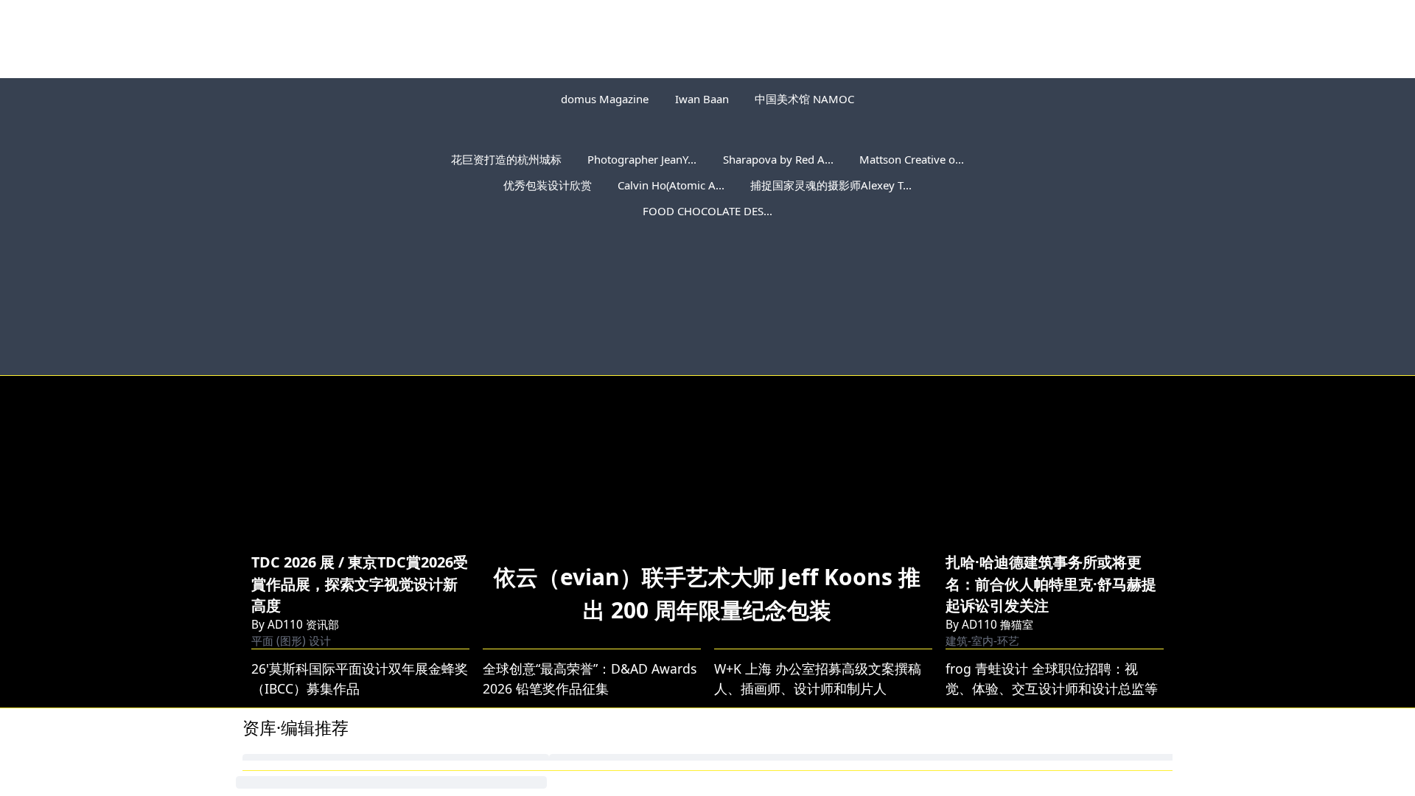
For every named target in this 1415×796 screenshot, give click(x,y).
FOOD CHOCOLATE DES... (707, 210)
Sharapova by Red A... (778, 159)
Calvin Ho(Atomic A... (671, 185)
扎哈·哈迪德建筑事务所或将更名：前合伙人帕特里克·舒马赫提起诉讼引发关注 (1051, 583)
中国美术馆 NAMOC (804, 98)
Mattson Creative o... (911, 159)
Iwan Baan (702, 98)
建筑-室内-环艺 (982, 641)
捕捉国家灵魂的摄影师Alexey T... (831, 185)
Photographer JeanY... (641, 159)
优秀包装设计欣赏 (547, 185)
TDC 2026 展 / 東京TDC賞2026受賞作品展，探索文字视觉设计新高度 (359, 583)
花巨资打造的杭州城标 (506, 159)
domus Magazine (605, 98)
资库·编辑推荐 (295, 727)
